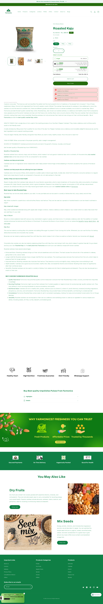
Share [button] (56, 38)
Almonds (70, 563)
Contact (6, 566)
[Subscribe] (30, 587)
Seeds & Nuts (39, 569)
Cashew (70, 566)
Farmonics (49, 598)
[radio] (70, 59)
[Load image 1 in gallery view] (12, 61)
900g (69, 43)
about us (6, 563)
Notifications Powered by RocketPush (10, 102)
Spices (38, 572)
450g (63, 43)
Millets (37, 577)
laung (86, 221)
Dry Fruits (38, 566)
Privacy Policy (7, 572)
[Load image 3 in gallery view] (30, 61)
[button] (91, 12)
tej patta (81, 221)
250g (56, 43)
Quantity (55, 47)
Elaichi (69, 569)
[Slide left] (5, 61)
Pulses (37, 563)
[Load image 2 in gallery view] (21, 61)
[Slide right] (45, 61)
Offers (5, 577)
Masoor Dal (71, 574)
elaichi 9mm (92, 221)
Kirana (38, 574)
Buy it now (70, 83)
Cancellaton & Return (9, 574)
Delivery (6, 569)
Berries (70, 577)
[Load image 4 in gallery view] (39, 61)
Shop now (15, 507)
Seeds (69, 572)
